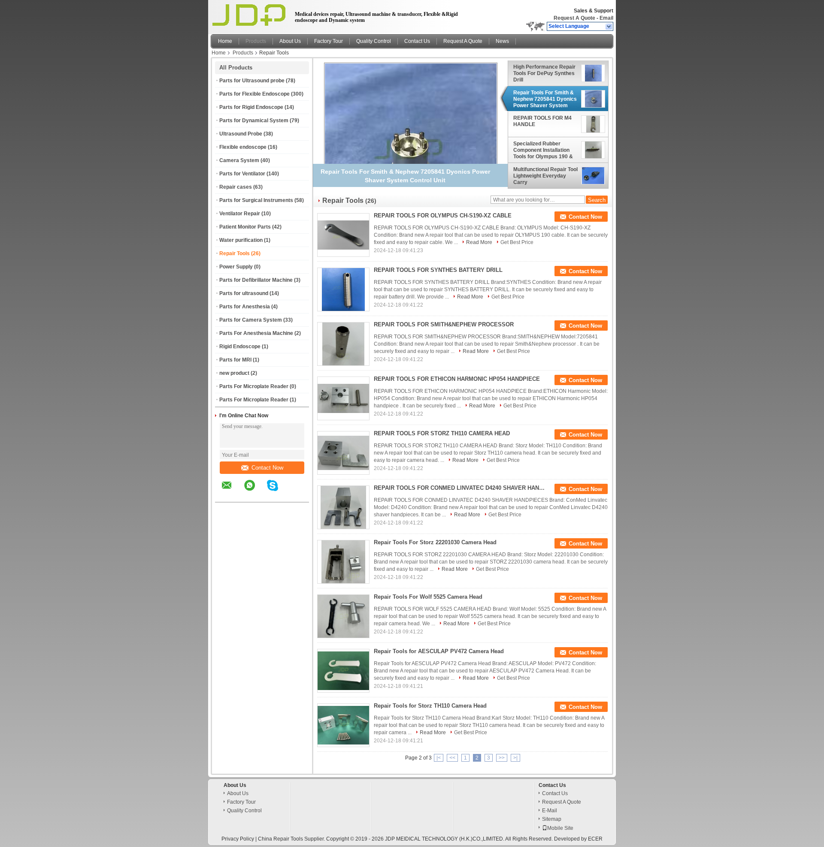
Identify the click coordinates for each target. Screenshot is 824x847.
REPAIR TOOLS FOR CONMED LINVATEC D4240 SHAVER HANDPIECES (459, 488)
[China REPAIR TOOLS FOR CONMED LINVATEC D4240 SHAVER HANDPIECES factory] (343, 507)
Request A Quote (574, 18)
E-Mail (549, 811)
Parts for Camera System (250, 320)
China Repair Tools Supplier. (292, 839)
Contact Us (417, 41)
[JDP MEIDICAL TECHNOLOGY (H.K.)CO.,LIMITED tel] (295, 494)
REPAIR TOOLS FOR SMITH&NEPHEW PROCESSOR (444, 324)
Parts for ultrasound (243, 293)
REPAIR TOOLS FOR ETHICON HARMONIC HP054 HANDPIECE (457, 379)
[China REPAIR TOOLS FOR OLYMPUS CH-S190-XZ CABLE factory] (343, 235)
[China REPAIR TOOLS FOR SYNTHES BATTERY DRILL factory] (343, 289)
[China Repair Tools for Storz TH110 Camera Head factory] (343, 725)
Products (255, 41)
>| (515, 758)
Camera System (239, 160)
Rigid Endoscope (240, 347)
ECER (595, 839)
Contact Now (267, 467)
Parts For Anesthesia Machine (256, 333)
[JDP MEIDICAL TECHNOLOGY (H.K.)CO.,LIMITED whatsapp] (255, 491)
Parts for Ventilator (242, 174)
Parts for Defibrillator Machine (256, 280)
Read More (479, 242)
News (502, 41)
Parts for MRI (235, 360)
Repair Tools (234, 253)
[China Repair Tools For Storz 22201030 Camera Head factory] (343, 562)
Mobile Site (560, 828)
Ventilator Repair (239, 214)
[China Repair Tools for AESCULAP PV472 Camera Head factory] (343, 671)
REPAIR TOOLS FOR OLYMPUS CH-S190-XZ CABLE (443, 215)
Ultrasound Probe (240, 134)
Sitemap (551, 819)
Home (225, 41)
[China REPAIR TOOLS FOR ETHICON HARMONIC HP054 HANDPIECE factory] (343, 398)
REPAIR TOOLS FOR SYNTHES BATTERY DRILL (438, 270)
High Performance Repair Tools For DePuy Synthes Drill (544, 73)
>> (502, 758)
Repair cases (235, 187)
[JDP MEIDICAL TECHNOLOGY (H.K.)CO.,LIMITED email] (232, 491)
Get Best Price (516, 242)
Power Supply (236, 267)
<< (452, 758)
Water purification (241, 240)
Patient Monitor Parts (245, 227)
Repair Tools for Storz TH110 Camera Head (430, 705)
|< (438, 758)
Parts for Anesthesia (244, 307)
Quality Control (373, 41)
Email (606, 18)
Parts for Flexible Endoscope (254, 94)
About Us (290, 41)
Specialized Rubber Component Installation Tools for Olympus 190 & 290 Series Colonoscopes (544, 150)
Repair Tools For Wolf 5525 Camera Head (428, 597)
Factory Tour (328, 41)
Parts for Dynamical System (253, 121)
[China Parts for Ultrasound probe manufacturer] (250, 15)
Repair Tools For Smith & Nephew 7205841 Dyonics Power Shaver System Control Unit (545, 99)
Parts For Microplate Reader (253, 386)
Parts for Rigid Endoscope (251, 107)
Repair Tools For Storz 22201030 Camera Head (435, 542)
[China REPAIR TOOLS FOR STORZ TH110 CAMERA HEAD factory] (343, 453)
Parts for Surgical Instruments (256, 200)
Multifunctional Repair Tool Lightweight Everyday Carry (545, 175)
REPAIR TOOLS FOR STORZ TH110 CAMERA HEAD (442, 433)
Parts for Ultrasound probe (252, 81)
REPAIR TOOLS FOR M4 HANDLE (542, 121)
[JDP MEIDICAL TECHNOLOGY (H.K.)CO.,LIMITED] (609, 26)
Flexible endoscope (243, 147)
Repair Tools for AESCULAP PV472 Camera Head (439, 651)
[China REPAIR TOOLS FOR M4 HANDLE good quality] (410, 149)
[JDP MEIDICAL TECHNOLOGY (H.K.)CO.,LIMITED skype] (278, 491)
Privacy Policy (237, 839)
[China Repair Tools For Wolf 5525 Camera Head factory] (343, 616)
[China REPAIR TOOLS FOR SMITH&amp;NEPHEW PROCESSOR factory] (343, 344)
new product (234, 373)
